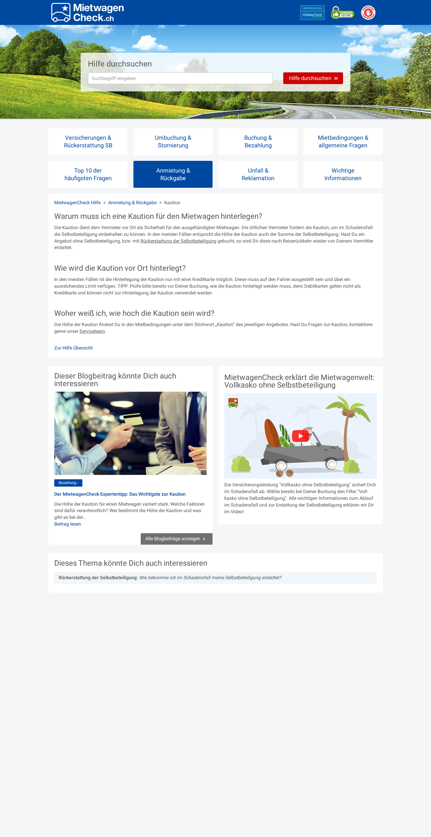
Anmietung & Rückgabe (132, 202)
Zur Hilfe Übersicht (73, 348)
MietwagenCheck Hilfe (77, 202)
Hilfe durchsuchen (310, 78)
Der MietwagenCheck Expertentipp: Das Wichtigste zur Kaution (120, 494)
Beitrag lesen (67, 524)
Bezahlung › (68, 482)
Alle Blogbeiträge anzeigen (173, 538)
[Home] (87, 12)
